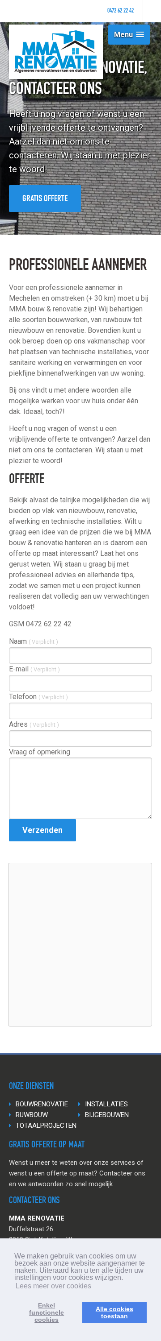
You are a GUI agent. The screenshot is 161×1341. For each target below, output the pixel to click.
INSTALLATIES (106, 1104)
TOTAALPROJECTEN (46, 1126)
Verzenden (42, 830)
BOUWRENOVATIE (42, 1104)
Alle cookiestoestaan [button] (114, 1312)
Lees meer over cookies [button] (53, 1286)
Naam (33, 641)
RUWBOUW (32, 1115)
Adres (34, 724)
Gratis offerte (45, 199)
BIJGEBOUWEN (107, 1115)
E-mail (34, 669)
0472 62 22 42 (120, 11)
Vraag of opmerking (39, 752)
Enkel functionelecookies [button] (46, 1312)
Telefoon (38, 696)
